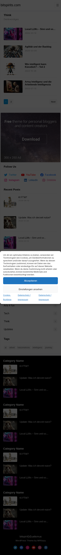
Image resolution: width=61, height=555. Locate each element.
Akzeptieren (30, 280)
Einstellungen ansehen (30, 289)
